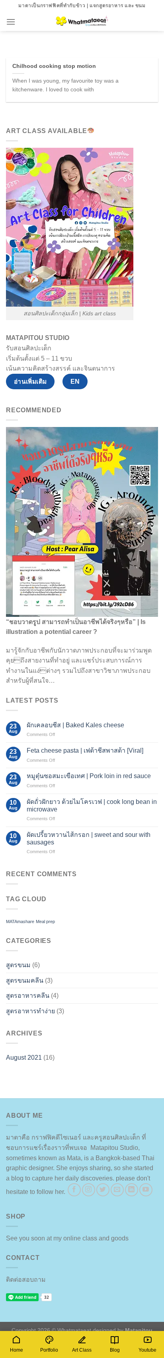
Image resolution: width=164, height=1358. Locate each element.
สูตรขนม (18, 965)
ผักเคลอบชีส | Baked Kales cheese (75, 725)
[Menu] (11, 21)
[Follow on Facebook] (74, 1189)
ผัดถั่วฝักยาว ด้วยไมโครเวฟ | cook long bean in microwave (92, 805)
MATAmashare (20, 921)
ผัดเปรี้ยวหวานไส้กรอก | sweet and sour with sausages (88, 838)
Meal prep (45, 921)
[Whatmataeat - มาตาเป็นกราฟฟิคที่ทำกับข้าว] (82, 21)
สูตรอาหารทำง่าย (30, 1011)
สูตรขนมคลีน (24, 980)
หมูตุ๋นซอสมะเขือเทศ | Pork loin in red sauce (89, 776)
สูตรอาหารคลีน (27, 995)
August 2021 (24, 1057)
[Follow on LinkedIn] (131, 1189)
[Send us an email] (117, 1189)
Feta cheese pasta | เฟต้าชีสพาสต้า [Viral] (85, 750)
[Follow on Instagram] (88, 1189)
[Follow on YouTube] (145, 1189)
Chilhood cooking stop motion (54, 66)
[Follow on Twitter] (102, 1189)
